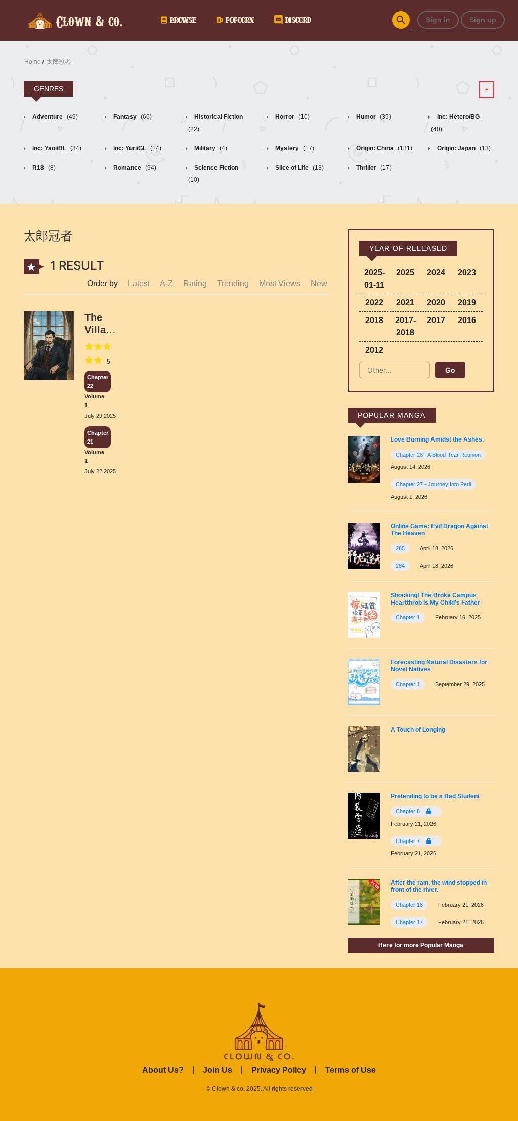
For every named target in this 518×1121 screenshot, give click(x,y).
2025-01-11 (374, 278)
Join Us (217, 1070)
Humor (373, 117)
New (319, 283)
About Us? (163, 1070)
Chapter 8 (408, 811)
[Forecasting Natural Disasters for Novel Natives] (364, 681)
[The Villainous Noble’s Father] (49, 345)
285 (400, 548)
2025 (405, 272)
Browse (181, 20)
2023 (467, 272)
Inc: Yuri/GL (136, 148)
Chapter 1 (408, 617)
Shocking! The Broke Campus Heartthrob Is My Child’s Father (435, 599)
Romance (134, 167)
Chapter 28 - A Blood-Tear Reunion (438, 455)
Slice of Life (299, 167)
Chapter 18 (409, 905)
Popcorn (238, 20)
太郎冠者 (59, 61)
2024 (436, 272)
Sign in (438, 20)
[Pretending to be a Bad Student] (364, 815)
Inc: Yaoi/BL (56, 148)
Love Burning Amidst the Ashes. (437, 439)
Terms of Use (350, 1070)
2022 (374, 302)
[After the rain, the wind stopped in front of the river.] (364, 901)
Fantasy (132, 117)
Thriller (373, 167)
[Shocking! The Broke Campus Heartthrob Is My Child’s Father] (364, 614)
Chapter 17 (409, 922)
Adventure (54, 117)
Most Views (279, 283)
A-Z (166, 283)
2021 (405, 302)
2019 (467, 302)
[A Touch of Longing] (364, 748)
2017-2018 (405, 326)
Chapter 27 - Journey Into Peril (433, 484)
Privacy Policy (278, 1070)
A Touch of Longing (418, 729)
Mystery (294, 148)
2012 (374, 350)
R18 (43, 167)
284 (400, 566)
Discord (296, 20)
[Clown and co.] (74, 19)
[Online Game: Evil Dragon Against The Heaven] (364, 545)
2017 (436, 320)
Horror (292, 117)
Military (210, 148)
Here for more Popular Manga (420, 945)
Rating (195, 283)
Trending (233, 283)
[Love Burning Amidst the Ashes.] (364, 459)
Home (32, 61)
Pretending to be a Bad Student (435, 796)
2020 (436, 302)
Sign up (482, 20)
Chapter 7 (408, 841)
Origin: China (383, 148)
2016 (467, 320)
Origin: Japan (463, 148)
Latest (139, 283)
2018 (374, 320)
